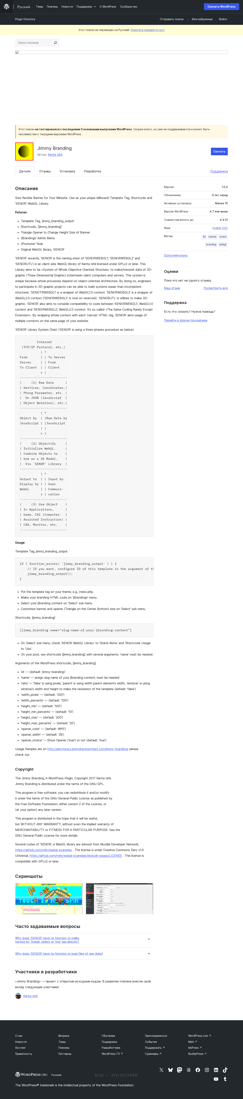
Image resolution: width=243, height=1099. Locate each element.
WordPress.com (199, 1035)
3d (204, 236)
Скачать (219, 151)
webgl (222, 244)
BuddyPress (197, 1053)
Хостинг (20, 1047)
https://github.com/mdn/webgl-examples (43, 850)
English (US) (220, 228)
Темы (62, 1041)
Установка (67, 171)
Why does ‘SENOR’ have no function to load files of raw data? (59, 953)
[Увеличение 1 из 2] (78, 888)
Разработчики (111, 1047)
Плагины (63, 1047)
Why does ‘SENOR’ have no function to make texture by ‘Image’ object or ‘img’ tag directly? (47, 940)
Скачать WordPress (221, 6)
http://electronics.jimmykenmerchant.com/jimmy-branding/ (88, 749)
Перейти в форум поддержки (185, 320)
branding (211, 244)
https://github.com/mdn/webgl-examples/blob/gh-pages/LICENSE (76, 856)
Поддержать (155, 1047)
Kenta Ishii (55, 154)
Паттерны (64, 1053)
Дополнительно (176, 255)
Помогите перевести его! (148, 30)
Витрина (63, 1035)
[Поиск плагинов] (55, 43)
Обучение (108, 1035)
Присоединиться (156, 1035)
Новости (21, 1041)
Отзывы (45, 171)
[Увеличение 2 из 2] (148, 888)
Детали (24, 171)
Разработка (92, 171)
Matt (192, 1041)
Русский (56, 1074)
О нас (19, 1035)
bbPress (195, 1047)
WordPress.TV (112, 1053)
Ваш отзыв (172, 288)
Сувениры (153, 1053)
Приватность (23, 1053)
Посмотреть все (216, 288)
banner (213, 236)
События (151, 1041)
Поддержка (219, 171)
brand (223, 236)
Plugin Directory (25, 19)
